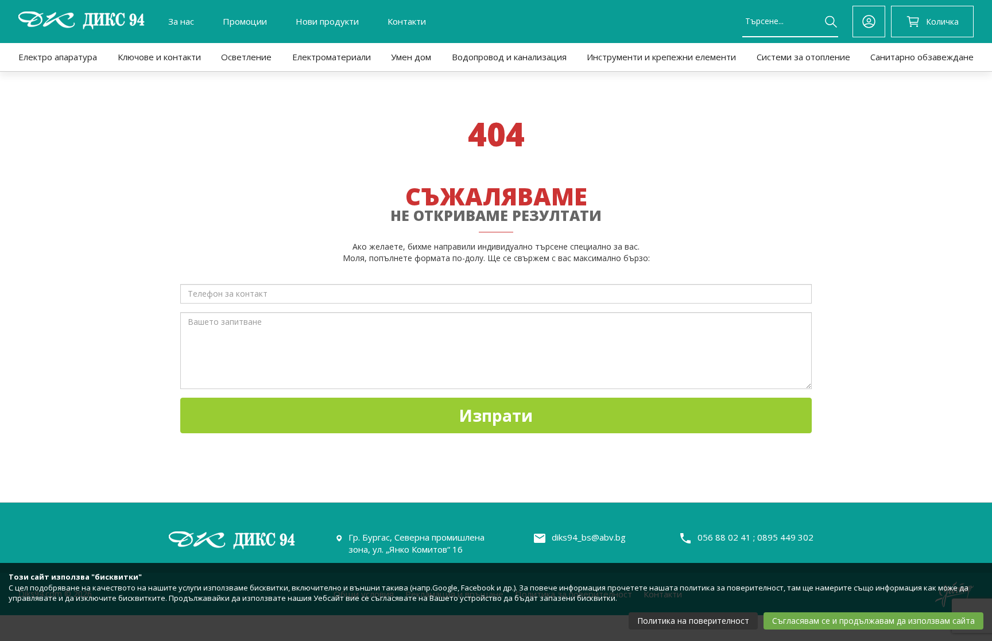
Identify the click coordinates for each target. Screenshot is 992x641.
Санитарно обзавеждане (922, 57)
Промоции (245, 21)
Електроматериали (331, 57)
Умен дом (411, 57)
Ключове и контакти (159, 57)
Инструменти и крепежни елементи (661, 57)
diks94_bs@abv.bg (589, 537)
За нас (181, 21)
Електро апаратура (57, 57)
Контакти (407, 21)
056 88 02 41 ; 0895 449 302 (755, 537)
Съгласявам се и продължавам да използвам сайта (873, 620)
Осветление (246, 57)
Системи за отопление (803, 57)
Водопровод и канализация (509, 57)
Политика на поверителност (693, 620)
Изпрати (496, 415)
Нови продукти (327, 21)
